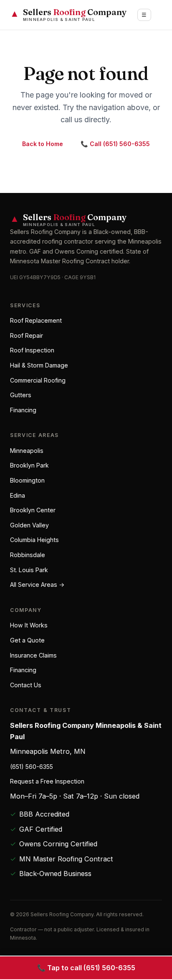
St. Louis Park (29, 569)
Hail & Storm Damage (39, 365)
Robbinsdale (27, 554)
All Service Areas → (37, 584)
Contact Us (25, 685)
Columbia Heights (34, 539)
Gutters (20, 394)
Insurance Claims (33, 655)
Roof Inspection (32, 350)
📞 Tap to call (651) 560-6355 (86, 968)
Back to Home (42, 143)
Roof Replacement (36, 320)
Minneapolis (26, 450)
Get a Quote (27, 640)
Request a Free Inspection (47, 781)
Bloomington (27, 480)
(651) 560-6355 (31, 766)
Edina (17, 495)
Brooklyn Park (29, 465)
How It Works (29, 625)
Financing (23, 410)
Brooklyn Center (33, 510)
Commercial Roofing (38, 380)
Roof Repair (26, 335)
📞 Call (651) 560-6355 (115, 143)
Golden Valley (29, 525)
